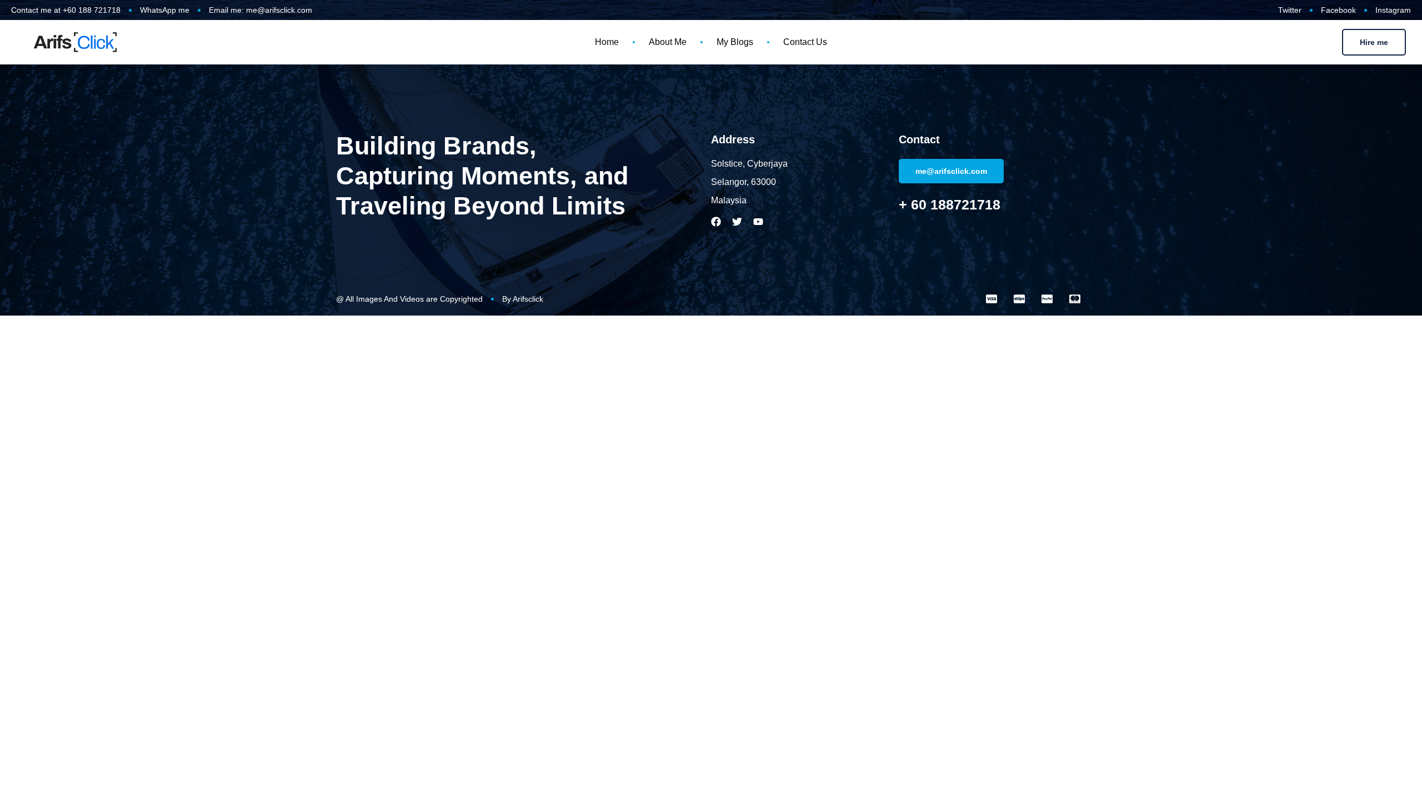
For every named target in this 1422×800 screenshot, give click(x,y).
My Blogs (735, 42)
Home (607, 42)
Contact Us (805, 42)
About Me (668, 42)
